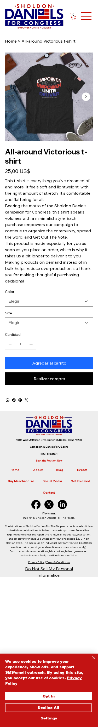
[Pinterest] (20, 400)
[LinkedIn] (62, 504)
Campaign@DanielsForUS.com (49, 446)
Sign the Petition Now (49, 460)
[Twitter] (26, 400)
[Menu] (86, 16)
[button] (73, 16)
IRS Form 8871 (49, 453)
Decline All (48, 708)
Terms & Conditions (58, 562)
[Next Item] (86, 97)
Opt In (49, 696)
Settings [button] (49, 718)
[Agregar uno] (31, 344)
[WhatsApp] (7, 400)
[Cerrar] (90, 661)
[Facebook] (13, 400)
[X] (49, 504)
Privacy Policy (36, 562)
